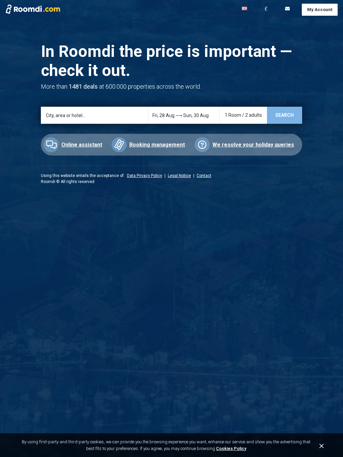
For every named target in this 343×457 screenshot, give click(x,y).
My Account (319, 9)
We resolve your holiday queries (253, 145)
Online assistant (81, 145)
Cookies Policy (231, 448)
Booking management (157, 145)
